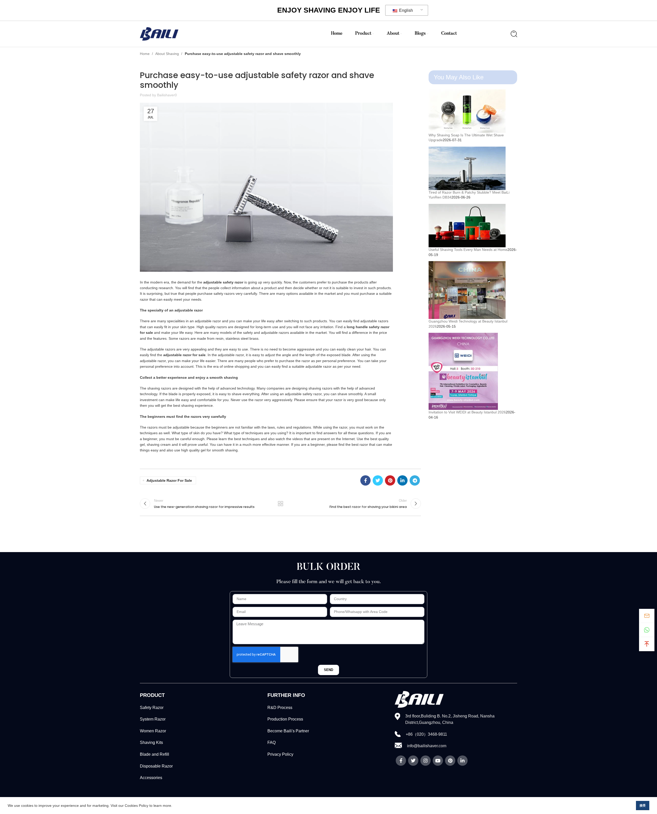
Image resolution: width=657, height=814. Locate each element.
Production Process (285, 719)
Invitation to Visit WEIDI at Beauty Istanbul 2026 (467, 412)
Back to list (280, 503)
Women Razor (153, 731)
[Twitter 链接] (378, 480)
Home (145, 54)
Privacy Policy (280, 754)
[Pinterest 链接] (390, 480)
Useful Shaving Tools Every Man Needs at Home (468, 250)
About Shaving (167, 54)
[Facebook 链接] (365, 480)
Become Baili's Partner (288, 731)
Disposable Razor (156, 766)
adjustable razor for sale (169, 480)
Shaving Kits (151, 742)
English (405, 10)
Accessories (151, 777)
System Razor (153, 719)
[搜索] (514, 34)
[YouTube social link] (438, 760)
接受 (643, 805)
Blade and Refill (154, 754)
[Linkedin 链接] (402, 480)
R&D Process (279, 707)
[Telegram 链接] (415, 480)
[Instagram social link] (425, 760)
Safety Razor (151, 707)
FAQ (271, 742)
